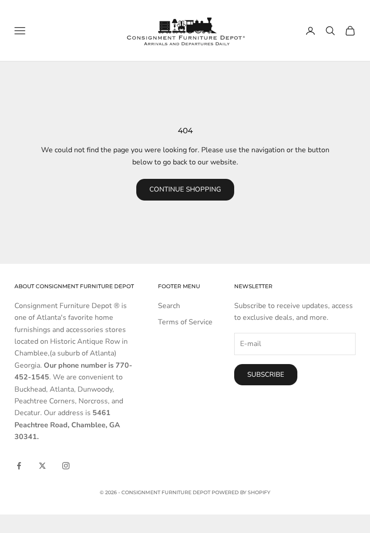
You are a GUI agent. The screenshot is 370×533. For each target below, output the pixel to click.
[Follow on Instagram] (65, 465)
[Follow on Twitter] (42, 465)
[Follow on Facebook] (18, 465)
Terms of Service (185, 322)
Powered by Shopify (241, 492)
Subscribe (265, 374)
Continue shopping (185, 189)
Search (169, 306)
